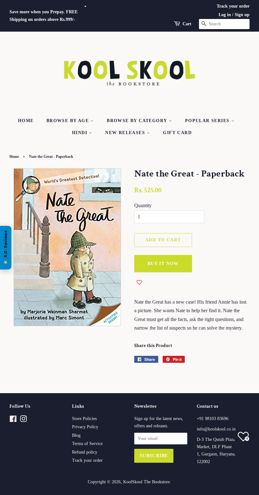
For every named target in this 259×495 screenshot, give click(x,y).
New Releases (126, 132)
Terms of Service (87, 443)
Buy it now (163, 263)
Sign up (242, 14)
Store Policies (84, 418)
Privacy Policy (85, 426)
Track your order (233, 6)
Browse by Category (138, 120)
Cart (187, 24)
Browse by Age (68, 120)
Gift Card (177, 132)
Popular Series (208, 120)
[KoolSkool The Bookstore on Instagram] (23, 420)
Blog (76, 435)
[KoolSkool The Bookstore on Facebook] (13, 420)
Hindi (80, 132)
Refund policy (84, 452)
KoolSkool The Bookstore (146, 482)
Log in (225, 14)
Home (26, 120)
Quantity (143, 205)
